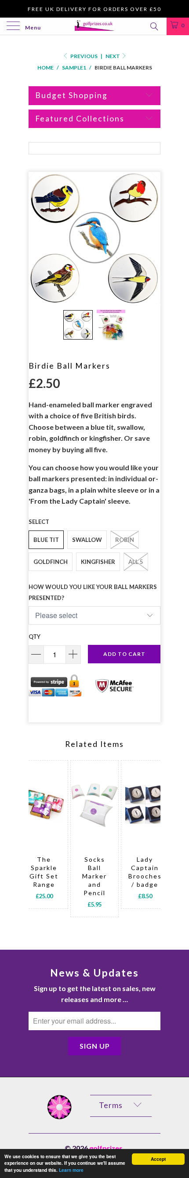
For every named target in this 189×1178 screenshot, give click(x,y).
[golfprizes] (94, 26)
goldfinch (50, 561)
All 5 (135, 561)
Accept (158, 1159)
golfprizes (106, 1148)
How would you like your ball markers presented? (93, 592)
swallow (87, 539)
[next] (152, 843)
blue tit (46, 539)
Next (113, 56)
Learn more (71, 1170)
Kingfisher (98, 561)
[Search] (153, 26)
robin (124, 539)
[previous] (37, 843)
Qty (34, 636)
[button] (78, 325)
